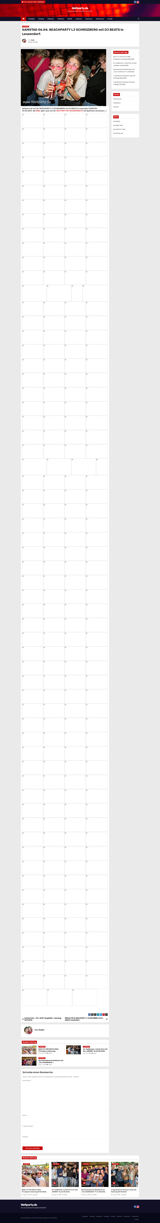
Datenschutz (100, 19)
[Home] (23, 19)
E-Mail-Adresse (28, 1126)
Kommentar (27, 1080)
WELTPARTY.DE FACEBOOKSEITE (69, 111)
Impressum (88, 19)
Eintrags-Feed (118, 125)
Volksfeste (61, 19)
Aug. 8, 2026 (117, 1195)
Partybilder (31, 19)
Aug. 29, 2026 (42, 1053)
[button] (138, 19)
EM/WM (70, 19)
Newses (45, 1218)
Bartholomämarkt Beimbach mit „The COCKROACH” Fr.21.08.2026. (50, 1062)
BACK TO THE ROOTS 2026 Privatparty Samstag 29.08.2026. (48, 1051)
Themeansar (53, 1218)
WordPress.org (118, 133)
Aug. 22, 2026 (87, 1053)
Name (24, 1115)
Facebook (79, 19)
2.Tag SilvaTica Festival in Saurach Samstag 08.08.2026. (123, 1191)
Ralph (32, 40)
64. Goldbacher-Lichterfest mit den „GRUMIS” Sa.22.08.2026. (95, 1050)
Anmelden (116, 121)
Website (25, 1137)
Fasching (41, 19)
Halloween (51, 19)
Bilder (38, 111)
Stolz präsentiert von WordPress (29, 1218)
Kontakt (110, 19)
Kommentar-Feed (119, 129)
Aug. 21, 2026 (42, 1064)
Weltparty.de (80, 8)
